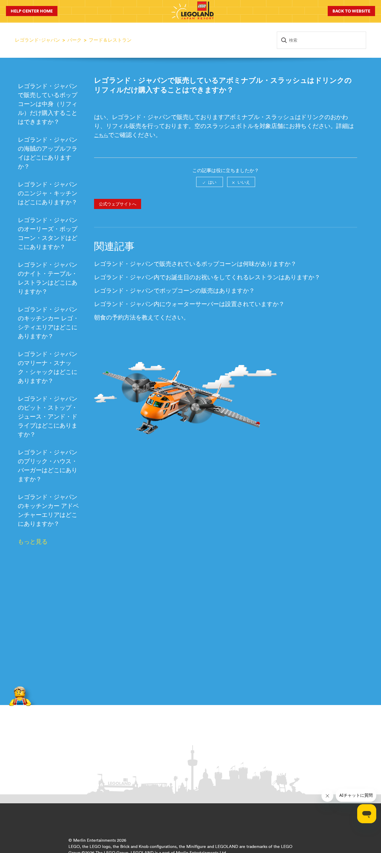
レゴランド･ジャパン (37, 40)
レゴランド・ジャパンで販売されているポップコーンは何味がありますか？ (195, 263)
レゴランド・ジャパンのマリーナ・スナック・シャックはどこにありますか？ (47, 367)
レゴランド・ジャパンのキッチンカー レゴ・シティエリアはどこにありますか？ (48, 322)
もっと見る (33, 541)
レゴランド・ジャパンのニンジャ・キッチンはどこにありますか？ (47, 193)
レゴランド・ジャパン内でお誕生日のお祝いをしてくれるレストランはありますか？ (207, 277)
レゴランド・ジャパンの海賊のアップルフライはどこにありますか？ (47, 153)
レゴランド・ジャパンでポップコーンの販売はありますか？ (174, 290)
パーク (74, 40)
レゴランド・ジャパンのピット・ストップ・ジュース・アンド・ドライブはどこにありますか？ (47, 416)
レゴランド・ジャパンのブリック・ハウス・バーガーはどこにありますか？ (47, 465)
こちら (101, 135)
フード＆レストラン (110, 40)
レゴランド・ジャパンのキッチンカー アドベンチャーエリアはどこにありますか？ (48, 510)
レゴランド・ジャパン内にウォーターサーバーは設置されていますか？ (189, 304)
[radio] (209, 182)
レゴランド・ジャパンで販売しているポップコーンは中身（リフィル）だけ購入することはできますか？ (47, 103)
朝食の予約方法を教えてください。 (141, 317)
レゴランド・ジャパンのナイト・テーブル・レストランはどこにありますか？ (47, 278)
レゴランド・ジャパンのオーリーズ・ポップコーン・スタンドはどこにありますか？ (47, 233)
